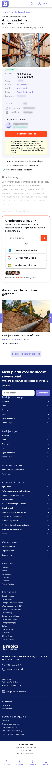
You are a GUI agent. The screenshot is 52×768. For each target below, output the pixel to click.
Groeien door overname (11, 724)
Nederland (22, 88)
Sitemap (5, 581)
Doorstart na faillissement (12, 616)
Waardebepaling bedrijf (12, 606)
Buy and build (8, 639)
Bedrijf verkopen (8, 596)
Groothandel (23, 84)
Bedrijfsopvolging (9, 623)
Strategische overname (11, 609)
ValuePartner (7, 709)
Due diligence (7, 629)
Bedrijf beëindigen (9, 619)
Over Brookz (6, 567)
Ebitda (4, 626)
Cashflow (6, 633)
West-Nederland (25, 92)
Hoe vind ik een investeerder (13, 734)
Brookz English (8, 584)
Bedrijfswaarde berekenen (12, 603)
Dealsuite (6, 705)
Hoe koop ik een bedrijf (11, 727)
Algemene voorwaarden (26, 747)
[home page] (5, 4)
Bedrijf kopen (7, 599)
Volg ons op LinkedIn (16, 691)
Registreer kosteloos (26, 133)
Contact (5, 577)
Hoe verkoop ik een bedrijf (12, 730)
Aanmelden (43, 392)
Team (4, 571)
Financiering (7, 613)
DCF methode (7, 636)
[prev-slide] (1, 318)
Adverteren (6, 574)
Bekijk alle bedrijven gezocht (26, 354)
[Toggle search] (32, 4)
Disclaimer (26, 750)
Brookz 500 (6, 720)
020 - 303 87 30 (13, 665)
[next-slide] (50, 318)
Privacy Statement (26, 753)
